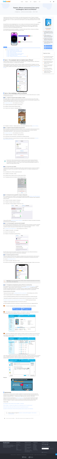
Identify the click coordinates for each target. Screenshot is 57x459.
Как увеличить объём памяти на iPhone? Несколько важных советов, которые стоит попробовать (18, 408)
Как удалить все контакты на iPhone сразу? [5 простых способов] (49, 59)
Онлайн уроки (35, 445)
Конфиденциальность (19, 454)
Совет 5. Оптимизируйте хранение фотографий (14, 54)
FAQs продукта (35, 446)
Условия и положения (13, 454)
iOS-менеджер (48, 28)
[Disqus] (22, 431)
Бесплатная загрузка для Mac (27, 309)
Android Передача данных (28, 444)
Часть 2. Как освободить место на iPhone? (12, 49)
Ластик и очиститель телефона (27, 11)
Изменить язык (45, 452)
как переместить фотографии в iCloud (10, 228)
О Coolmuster (17, 444)
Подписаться (51, 448)
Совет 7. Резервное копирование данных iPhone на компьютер (17, 56)
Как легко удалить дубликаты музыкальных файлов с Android (48, 69)
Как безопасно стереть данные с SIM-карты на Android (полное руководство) (48, 65)
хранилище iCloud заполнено (30, 286)
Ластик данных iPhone (27, 451)
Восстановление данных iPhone (28, 450)
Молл (16, 446)
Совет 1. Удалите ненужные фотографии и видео (14, 50)
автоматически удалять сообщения (16, 220)
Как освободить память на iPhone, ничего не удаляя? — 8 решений (13, 403)
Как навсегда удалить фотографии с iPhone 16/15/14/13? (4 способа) (49, 57)
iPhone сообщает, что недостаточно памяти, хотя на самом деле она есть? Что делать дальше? (17, 405)
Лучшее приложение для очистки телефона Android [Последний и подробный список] (48, 62)
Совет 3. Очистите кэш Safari (11, 52)
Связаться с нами (18, 445)
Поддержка (34, 444)
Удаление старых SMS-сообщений (35, 196)
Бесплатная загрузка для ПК (17, 309)
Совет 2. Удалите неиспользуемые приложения (14, 51)
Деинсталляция (31, 454)
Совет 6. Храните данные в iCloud (12, 55)
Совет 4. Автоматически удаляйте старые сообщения (15, 53)
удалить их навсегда (35, 125)
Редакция (17, 11)
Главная (22, 1)
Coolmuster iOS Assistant (25, 287)
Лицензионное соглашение (25, 454)
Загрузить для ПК (48, 45)
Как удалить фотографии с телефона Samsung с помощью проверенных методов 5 (48, 71)
